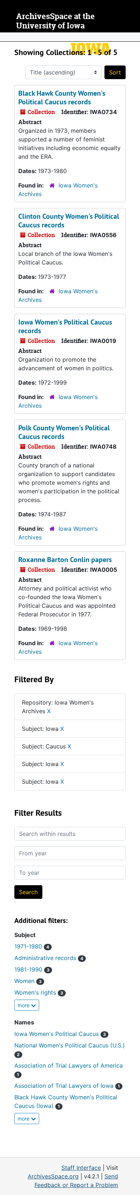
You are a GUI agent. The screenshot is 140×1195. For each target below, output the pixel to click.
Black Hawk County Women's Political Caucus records (61, 98)
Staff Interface (81, 1167)
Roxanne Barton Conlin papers (65, 559)
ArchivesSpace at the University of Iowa (55, 21)
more (24, 1005)
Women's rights (38, 992)
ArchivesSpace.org (53, 1176)
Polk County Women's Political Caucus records (64, 432)
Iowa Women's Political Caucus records (65, 326)
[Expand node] (133, 37)
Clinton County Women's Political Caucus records (68, 221)
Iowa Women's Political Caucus (60, 1033)
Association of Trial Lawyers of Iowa (67, 1085)
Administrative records (48, 957)
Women (28, 980)
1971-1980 (31, 946)
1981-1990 (32, 969)
